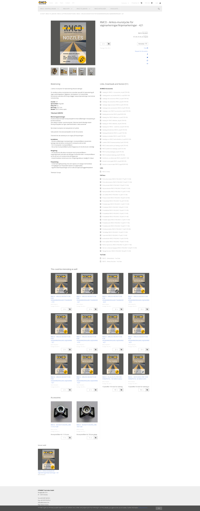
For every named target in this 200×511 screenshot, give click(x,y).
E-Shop (42, 14)
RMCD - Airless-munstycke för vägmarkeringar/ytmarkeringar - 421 (89, 299)
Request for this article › (141, 51)
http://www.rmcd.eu (43, 505)
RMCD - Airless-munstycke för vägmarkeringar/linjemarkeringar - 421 (100, 14)
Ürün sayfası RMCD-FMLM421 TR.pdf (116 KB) (115, 241)
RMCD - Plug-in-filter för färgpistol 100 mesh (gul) (112, 378)
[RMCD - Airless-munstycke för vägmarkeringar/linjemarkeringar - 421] (48, 459)
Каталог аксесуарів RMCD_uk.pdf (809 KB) (114, 161)
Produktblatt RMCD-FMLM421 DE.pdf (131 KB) (115, 216)
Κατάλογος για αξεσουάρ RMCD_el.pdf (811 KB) (115, 158)
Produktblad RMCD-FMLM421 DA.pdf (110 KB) (115, 210)
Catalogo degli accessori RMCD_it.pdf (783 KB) (115, 105)
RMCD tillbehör (51, 14)
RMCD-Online (106, 172)
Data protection (143, 507)
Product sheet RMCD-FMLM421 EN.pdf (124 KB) (116, 198)
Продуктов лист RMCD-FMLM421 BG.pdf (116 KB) (116, 251)
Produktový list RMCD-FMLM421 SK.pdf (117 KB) (116, 226)
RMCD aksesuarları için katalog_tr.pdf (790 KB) (115, 145)
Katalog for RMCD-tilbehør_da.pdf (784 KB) (114, 120)
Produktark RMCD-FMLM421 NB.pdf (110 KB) (115, 207)
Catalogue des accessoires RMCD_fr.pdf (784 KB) (116, 108)
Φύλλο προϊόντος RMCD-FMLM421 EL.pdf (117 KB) (117, 245)
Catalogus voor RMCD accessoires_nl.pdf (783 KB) (116, 111)
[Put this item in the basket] (109, 43)
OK (159, 508)
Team (61, 3)
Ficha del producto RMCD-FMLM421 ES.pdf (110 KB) (117, 182)
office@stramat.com (43, 502)
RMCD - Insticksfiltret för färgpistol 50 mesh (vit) (138, 378)
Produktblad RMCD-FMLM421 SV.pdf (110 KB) (115, 213)
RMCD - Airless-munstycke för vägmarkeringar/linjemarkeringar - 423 (141, 339)
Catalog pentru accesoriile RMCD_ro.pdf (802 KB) (116, 95)
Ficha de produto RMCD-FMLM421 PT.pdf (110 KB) (116, 179)
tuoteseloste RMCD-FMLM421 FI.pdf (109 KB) (115, 238)
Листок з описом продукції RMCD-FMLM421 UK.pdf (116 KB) (119, 248)
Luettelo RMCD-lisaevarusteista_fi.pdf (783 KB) (115, 142)
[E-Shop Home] (42, 3)
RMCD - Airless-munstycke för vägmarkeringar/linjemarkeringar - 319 (141, 299)
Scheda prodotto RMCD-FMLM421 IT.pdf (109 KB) (116, 229)
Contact (67, 3)
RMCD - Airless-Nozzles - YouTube (112, 261)
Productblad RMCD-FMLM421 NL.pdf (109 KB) (115, 201)
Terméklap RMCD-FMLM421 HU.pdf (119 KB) (115, 232)
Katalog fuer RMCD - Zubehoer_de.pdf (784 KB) (115, 127)
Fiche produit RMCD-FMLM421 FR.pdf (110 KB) (115, 185)
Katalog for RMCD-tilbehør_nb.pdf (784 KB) (114, 123)
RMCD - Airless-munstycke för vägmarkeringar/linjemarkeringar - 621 (64, 380)
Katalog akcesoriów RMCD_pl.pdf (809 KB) (114, 114)
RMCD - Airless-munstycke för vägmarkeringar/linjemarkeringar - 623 (90, 380)
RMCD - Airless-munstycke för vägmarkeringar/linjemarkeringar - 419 (90, 339)
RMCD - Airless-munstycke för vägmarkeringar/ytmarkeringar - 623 (114, 299)
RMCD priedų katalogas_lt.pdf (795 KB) (113, 152)
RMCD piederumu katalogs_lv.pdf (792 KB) (114, 149)
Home (51, 3)
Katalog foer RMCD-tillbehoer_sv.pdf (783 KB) (115, 117)
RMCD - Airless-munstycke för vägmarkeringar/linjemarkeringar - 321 (64, 339)
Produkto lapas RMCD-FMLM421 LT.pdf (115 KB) (116, 220)
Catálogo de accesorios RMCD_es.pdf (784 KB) (115, 98)
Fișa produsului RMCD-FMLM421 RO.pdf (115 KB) (116, 188)
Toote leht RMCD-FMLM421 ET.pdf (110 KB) (114, 235)
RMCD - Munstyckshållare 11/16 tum (61, 426)
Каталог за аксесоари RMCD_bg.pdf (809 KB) (115, 164)
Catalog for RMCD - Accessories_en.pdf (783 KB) (115, 92)
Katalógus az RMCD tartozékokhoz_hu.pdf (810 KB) (116, 139)
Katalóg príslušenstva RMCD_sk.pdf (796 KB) (114, 130)
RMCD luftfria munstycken (66, 14)
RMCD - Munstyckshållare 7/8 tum (87, 426)
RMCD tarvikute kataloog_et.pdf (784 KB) (113, 155)
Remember (141, 44)
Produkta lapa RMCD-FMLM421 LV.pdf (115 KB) (115, 204)
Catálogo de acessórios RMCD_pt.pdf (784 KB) (115, 102)
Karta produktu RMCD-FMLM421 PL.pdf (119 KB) (116, 191)
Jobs (56, 3)
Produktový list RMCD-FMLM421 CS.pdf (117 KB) (116, 223)
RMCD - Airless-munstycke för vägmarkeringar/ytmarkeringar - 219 (63, 299)
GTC (73, 3)
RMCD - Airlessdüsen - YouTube (111, 258)
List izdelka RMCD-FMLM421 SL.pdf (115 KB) (115, 195)
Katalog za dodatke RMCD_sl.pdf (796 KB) (114, 136)
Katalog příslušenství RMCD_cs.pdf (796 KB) (114, 133)
